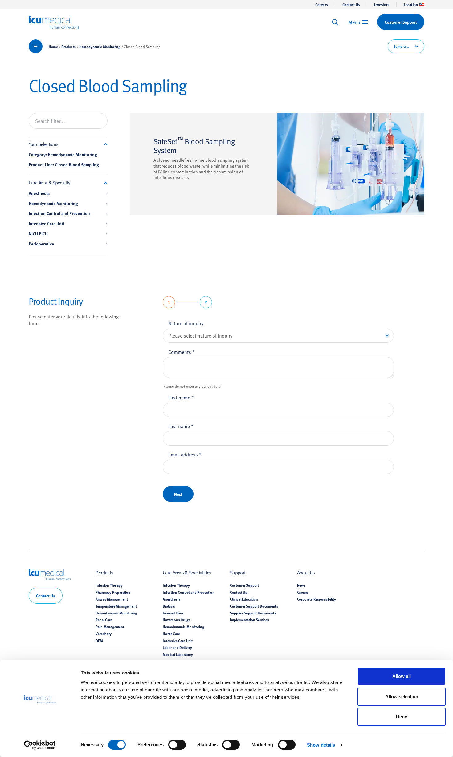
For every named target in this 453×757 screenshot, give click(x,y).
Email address (185, 454)
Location (411, 4)
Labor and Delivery (177, 647)
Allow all (401, 676)
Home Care (171, 633)
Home (53, 46)
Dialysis (169, 606)
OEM (99, 640)
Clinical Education (244, 599)
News (301, 585)
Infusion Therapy (109, 585)
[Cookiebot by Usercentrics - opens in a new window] (40, 745)
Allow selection (401, 696)
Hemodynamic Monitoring (99, 46)
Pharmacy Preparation (113, 592)
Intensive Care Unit (68, 223)
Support (238, 572)
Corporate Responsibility (316, 599)
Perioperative (68, 244)
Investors (381, 4)
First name (181, 397)
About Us (306, 572)
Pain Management (110, 626)
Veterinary (103, 633)
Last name (181, 426)
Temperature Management (116, 606)
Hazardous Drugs (176, 619)
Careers (321, 4)
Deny (401, 716)
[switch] (177, 745)
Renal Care (104, 619)
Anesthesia (68, 193)
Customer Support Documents (254, 606)
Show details (321, 744)
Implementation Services (249, 619)
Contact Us (351, 4)
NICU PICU (68, 234)
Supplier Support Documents (253, 613)
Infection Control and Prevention (68, 213)
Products (68, 46)
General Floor (173, 613)
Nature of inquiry (185, 323)
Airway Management (112, 599)
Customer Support (244, 585)
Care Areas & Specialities (187, 572)
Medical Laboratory (178, 654)
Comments (181, 351)
